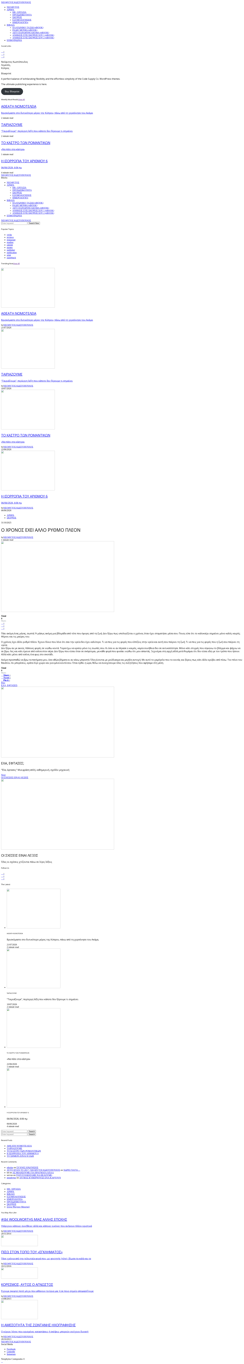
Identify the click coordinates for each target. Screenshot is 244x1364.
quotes (10, 247)
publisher (11, 250)
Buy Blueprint (12, 91)
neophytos (11, 1177)
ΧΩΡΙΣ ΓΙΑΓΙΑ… (71, 1170)
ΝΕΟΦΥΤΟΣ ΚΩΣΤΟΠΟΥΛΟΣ (16, 2)
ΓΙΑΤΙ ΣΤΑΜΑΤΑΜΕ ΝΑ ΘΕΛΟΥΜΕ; (34, 1175)
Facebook (11, 1349)
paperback (11, 257)
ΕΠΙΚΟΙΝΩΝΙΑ (14, 40)
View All (21, 99)
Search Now (34, 223)
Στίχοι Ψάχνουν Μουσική (18, 1207)
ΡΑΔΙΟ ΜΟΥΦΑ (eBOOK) (24, 30)
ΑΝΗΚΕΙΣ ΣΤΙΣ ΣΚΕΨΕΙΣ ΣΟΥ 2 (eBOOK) (33, 38)
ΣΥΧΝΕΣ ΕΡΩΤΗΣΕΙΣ (27, 1167)
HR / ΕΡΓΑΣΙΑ (19, 12)
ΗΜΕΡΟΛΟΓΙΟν (20, 22)
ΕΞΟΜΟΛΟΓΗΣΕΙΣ (21, 20)
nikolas (10, 1167)
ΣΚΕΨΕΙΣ (17, 17)
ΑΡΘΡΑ (10, 9)
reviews (10, 237)
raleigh (10, 245)
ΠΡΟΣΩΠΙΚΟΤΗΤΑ (22, 15)
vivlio (9, 235)
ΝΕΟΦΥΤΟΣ (13, 7)
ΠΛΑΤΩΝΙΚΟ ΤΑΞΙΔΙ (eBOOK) (27, 27)
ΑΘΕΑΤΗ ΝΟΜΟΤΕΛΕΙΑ (19, 1146)
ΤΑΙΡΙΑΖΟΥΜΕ (14, 1148)
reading (10, 242)
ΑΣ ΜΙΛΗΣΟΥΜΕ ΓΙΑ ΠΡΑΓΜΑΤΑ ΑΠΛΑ (33, 1172)
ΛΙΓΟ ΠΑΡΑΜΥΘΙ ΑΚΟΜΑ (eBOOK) (30, 32)
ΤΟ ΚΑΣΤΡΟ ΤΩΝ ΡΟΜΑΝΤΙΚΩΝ (24, 1151)
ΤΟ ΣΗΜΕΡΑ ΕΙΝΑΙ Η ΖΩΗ (20, 1156)
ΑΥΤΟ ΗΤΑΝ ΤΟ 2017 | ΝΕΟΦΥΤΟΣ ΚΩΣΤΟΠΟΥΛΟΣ (33, 1170)
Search (32, 1131)
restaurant (11, 240)
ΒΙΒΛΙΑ (11, 25)
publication (12, 252)
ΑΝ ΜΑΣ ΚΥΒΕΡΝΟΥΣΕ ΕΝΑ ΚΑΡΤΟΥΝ (40, 1177)
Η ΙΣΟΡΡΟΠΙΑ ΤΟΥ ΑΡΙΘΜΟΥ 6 (23, 1153)
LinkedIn (11, 1351)
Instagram (11, 1354)
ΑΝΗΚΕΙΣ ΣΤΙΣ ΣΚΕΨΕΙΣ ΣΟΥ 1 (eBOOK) (33, 35)
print (9, 255)
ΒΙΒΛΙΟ (11, 1194)
